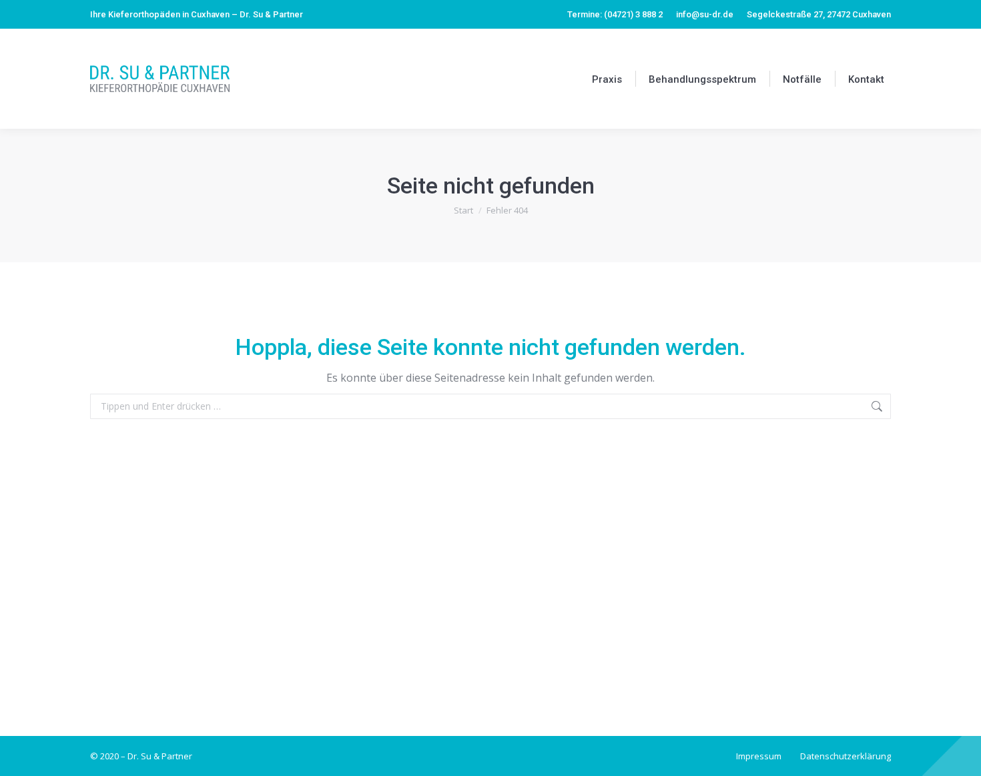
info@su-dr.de (704, 14)
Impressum (758, 756)
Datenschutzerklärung (845, 756)
